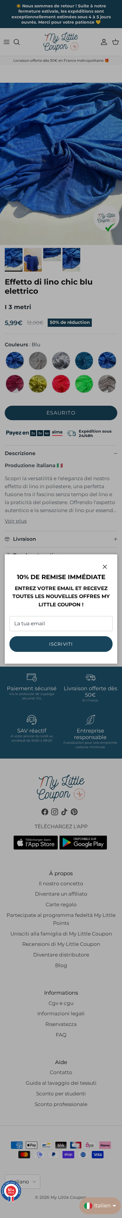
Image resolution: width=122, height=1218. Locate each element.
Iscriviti (61, 644)
